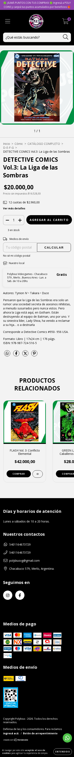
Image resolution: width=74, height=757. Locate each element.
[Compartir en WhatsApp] (7, 353)
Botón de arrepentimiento (40, 733)
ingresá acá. (11, 733)
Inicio (6, 144)
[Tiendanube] (16, 740)
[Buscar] (66, 37)
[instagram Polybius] (7, 595)
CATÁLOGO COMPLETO (44, 144)
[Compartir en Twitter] (25, 355)
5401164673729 (20, 544)
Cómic (19, 144)
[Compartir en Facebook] (16, 355)
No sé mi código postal (16, 255)
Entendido (62, 751)
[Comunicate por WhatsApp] (67, 738)
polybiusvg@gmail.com (24, 560)
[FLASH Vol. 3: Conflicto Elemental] (37, 474)
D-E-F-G (8, 148)
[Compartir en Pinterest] (34, 355)
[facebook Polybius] (19, 595)
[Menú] (7, 21)
